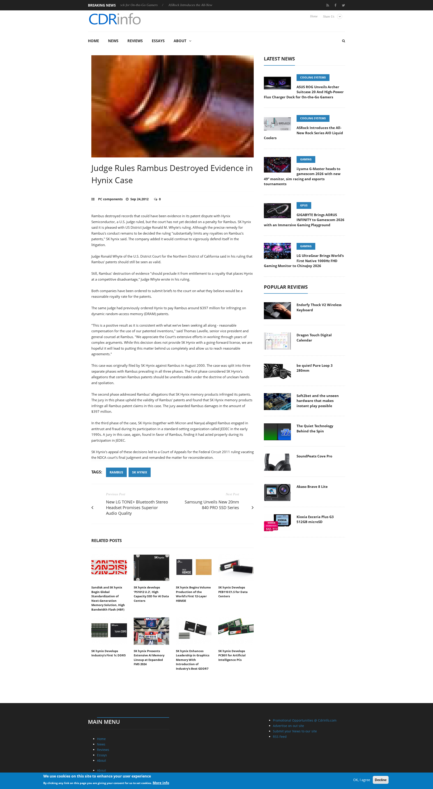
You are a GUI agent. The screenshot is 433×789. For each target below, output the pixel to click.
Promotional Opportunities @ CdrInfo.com (304, 720)
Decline (381, 780)
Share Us (328, 16)
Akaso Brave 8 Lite (312, 486)
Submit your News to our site (295, 731)
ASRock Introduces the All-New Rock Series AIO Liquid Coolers (193, 5)
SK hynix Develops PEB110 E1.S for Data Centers (233, 591)
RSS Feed (280, 736)
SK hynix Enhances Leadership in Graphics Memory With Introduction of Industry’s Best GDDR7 (192, 660)
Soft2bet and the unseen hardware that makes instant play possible (318, 400)
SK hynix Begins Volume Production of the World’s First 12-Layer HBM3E (193, 594)
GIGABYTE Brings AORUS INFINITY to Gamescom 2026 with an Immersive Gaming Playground (304, 219)
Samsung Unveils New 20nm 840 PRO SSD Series (212, 504)
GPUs (304, 205)
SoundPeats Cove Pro (314, 456)
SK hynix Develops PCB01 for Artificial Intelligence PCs (232, 655)
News (113, 40)
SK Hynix (139, 472)
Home (314, 16)
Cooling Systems (313, 77)
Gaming (306, 159)
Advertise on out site (288, 726)
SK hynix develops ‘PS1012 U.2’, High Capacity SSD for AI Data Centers (151, 594)
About (180, 40)
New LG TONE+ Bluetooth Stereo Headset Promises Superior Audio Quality (137, 507)
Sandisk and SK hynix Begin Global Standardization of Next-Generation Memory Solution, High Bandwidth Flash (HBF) (108, 598)
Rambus (116, 472)
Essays (158, 40)
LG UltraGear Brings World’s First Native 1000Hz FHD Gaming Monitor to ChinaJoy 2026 (304, 260)
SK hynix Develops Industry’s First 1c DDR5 (108, 653)
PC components (110, 199)
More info (161, 782)
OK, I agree (361, 779)
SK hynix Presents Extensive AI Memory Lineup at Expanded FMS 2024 (149, 657)
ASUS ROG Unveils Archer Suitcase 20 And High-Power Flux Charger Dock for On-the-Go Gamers (304, 92)
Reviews (135, 40)
